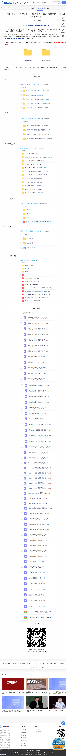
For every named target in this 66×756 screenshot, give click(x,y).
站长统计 (50, 752)
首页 (32, 3)
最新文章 (23, 746)
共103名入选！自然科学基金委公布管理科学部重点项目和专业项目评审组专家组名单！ (18, 664)
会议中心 (37, 3)
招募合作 (46, 8)
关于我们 (33, 13)
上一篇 (32, 667)
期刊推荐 (44, 3)
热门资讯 (40, 8)
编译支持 (33, 8)
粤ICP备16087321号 (42, 752)
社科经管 (6, 7)
